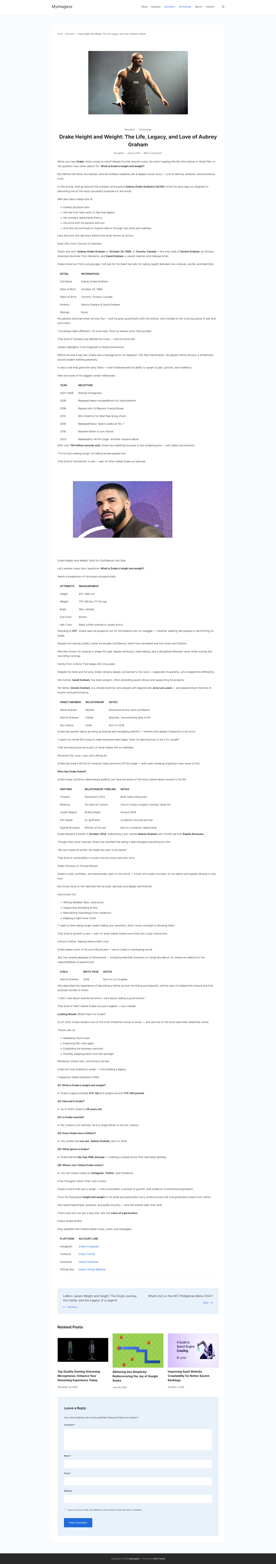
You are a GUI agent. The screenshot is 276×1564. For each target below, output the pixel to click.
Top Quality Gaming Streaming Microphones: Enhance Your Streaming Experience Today (78, 1376)
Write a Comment (153, 153)
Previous (72, 1307)
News (145, 6)
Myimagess (62, 6)
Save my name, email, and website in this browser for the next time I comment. (105, 1510)
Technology (185, 6)
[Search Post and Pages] (223, 7)
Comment (69, 1425)
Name (67, 1455)
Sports (198, 6)
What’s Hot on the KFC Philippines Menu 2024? (180, 1296)
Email (67, 1473)
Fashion (210, 6)
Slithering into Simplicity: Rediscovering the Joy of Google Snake (135, 1376)
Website (68, 1491)
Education (169, 6)
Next (205, 1302)
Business (156, 6)
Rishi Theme (159, 1558)
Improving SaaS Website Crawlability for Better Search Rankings (188, 1376)
